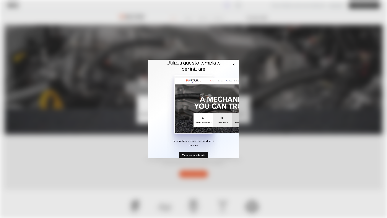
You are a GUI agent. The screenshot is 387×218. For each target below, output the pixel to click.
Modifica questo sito (193, 154)
